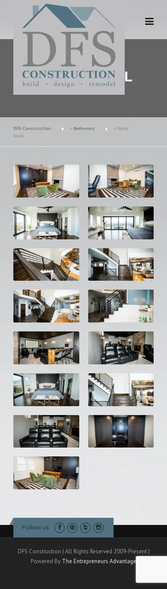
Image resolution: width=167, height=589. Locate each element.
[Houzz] (85, 527)
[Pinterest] (72, 527)
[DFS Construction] (69, 46)
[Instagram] (99, 527)
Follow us (35, 527)
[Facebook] (59, 527)
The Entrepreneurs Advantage (99, 561)
